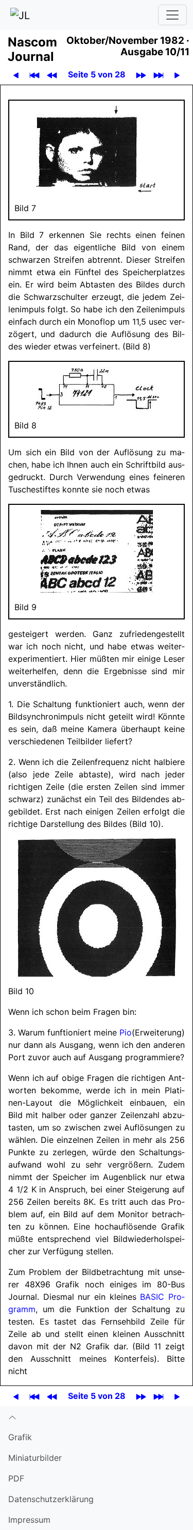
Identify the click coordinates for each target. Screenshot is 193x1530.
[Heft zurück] (52, 75)
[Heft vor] (141, 75)
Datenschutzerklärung (51, 1499)
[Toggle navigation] (172, 15)
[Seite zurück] (16, 75)
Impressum (29, 1520)
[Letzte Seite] (159, 75)
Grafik (20, 1437)
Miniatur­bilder (35, 1458)
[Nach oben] (96, 1416)
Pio (125, 1032)
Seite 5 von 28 (97, 74)
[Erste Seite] (35, 75)
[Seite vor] (177, 75)
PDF (16, 1478)
